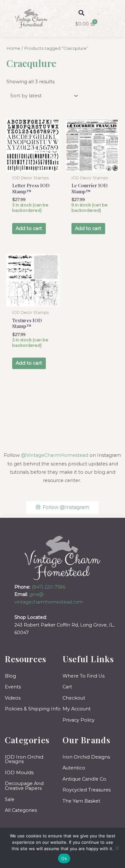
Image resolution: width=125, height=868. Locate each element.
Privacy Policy (79, 720)
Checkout (74, 698)
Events (13, 687)
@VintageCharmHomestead (54, 455)
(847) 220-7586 (48, 587)
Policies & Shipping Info (33, 709)
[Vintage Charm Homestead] (62, 557)
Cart (67, 687)
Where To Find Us (83, 676)
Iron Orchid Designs (86, 757)
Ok (64, 858)
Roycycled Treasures (87, 790)
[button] (81, 13)
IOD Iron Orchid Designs (24, 759)
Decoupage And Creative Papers (24, 786)
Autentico (74, 768)
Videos (13, 698)
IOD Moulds (19, 772)
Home (13, 48)
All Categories (21, 810)
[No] (117, 848)
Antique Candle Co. (85, 779)
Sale (9, 799)
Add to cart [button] (29, 228)
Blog (10, 676)
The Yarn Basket (81, 801)
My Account (77, 709)
